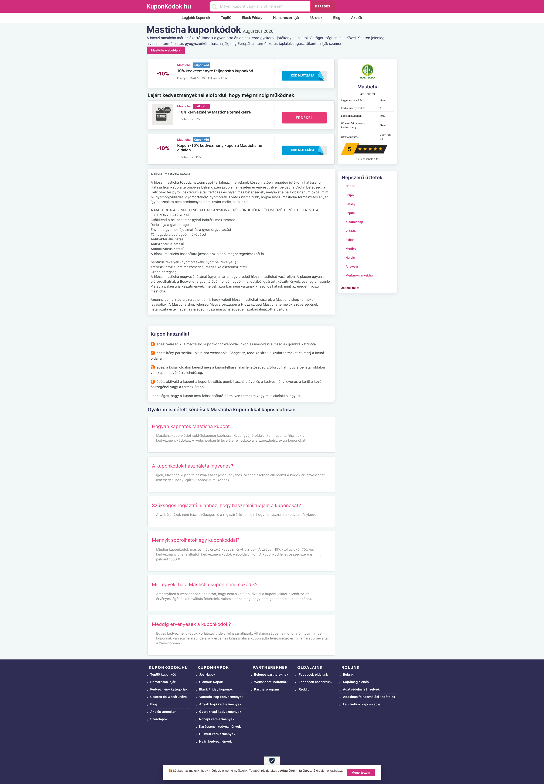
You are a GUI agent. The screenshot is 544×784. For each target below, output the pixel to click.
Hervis (350, 257)
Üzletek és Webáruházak (169, 697)
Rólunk (348, 674)
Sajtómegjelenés (356, 682)
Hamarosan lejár (286, 18)
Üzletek (316, 18)
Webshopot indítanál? (271, 682)
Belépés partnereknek (271, 674)
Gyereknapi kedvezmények (220, 712)
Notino (350, 186)
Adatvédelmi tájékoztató (297, 770)
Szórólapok (159, 719)
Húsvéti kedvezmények (217, 734)
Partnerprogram (266, 689)
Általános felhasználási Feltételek (369, 697)
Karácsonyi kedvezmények (220, 726)
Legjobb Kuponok (196, 18)
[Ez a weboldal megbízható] (272, 764)
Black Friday (252, 18)
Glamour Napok (211, 682)
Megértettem (360, 772)
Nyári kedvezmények (215, 741)
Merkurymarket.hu (359, 275)
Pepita (350, 213)
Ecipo (350, 195)
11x (225, 78)
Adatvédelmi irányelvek (361, 689)
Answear (352, 266)
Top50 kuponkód (163, 674)
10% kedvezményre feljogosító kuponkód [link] (215, 71)
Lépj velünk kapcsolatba (362, 704)
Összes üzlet (350, 287)
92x (198, 119)
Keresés (322, 6)
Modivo (351, 248)
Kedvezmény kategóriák (169, 689)
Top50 (226, 18)
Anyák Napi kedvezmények (220, 704)
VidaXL (351, 231)
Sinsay (350, 204)
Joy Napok (207, 674)
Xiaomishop (354, 222)
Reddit (304, 689)
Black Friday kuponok (216, 689)
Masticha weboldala (165, 50)
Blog (336, 18)
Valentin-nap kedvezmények (221, 697)
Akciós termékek (163, 712)
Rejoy (350, 239)
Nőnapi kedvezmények (216, 719)
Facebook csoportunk (316, 682)
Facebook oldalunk (313, 674)
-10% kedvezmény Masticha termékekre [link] (214, 112)
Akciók (356, 18)
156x (198, 157)
